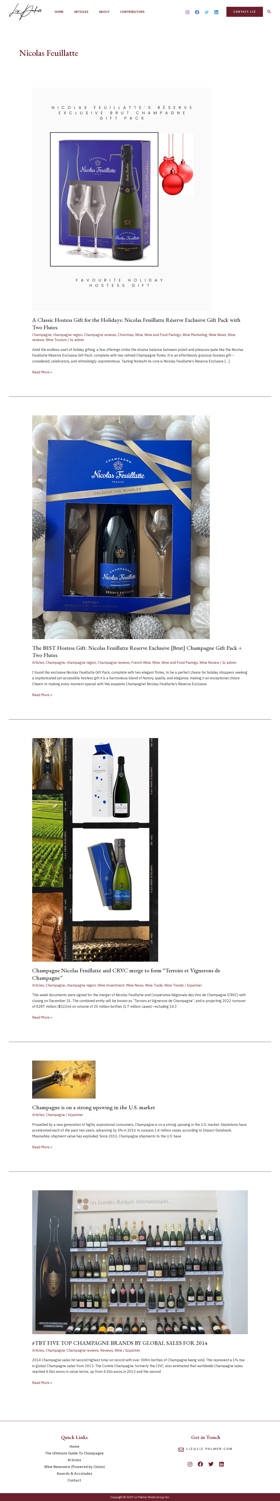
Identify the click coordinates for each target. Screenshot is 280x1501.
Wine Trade (154, 985)
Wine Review (209, 662)
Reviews (106, 1350)
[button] (244, 12)
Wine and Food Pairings (162, 335)
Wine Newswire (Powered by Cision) (74, 1467)
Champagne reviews (100, 335)
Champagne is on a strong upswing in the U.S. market (93, 1107)
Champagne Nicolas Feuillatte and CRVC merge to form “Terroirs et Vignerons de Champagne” (126, 974)
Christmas (126, 335)
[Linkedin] (216, 12)
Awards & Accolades (74, 1473)
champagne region (67, 335)
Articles (81, 12)
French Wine (141, 662)
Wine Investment (111, 985)
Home (59, 12)
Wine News (217, 335)
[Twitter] (207, 12)
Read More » (42, 371)
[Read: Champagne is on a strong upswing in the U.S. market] (64, 1079)
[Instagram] (187, 12)
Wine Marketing (194, 335)
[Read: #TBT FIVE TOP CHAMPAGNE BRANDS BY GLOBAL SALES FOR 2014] (140, 1262)
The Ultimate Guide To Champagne (74, 1453)
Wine (139, 335)
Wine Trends (174, 985)
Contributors (132, 12)
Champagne (41, 335)
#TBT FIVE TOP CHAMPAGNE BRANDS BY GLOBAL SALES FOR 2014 (119, 1343)
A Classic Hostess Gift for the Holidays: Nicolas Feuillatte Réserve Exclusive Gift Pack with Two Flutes (136, 323)
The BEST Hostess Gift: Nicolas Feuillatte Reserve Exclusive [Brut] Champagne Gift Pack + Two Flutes (137, 651)
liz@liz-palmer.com (209, 1449)
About (104, 12)
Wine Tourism (56, 340)
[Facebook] (197, 12)
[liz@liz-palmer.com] (181, 1449)
